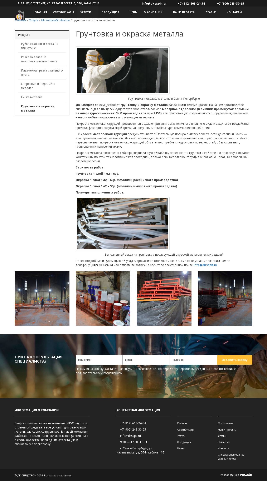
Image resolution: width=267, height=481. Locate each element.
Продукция (110, 12)
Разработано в (229, 475)
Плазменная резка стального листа (42, 72)
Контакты (234, 12)
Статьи (211, 12)
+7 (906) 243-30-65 (133, 429)
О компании (153, 12)
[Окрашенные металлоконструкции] (164, 298)
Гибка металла (31, 97)
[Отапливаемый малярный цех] (42, 298)
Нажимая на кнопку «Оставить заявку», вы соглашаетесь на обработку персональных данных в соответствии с (156, 371)
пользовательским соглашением (99, 373)
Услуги (85, 12)
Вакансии (224, 442)
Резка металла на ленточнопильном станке (39, 59)
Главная (40, 12)
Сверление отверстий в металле (38, 86)
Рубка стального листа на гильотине (39, 46)
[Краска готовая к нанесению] (103, 298)
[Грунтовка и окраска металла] (225, 298)
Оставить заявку (235, 360)
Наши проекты (184, 12)
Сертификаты (63, 12)
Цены (133, 12)
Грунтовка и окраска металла (37, 108)
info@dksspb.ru (130, 436)
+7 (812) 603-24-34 (133, 423)
